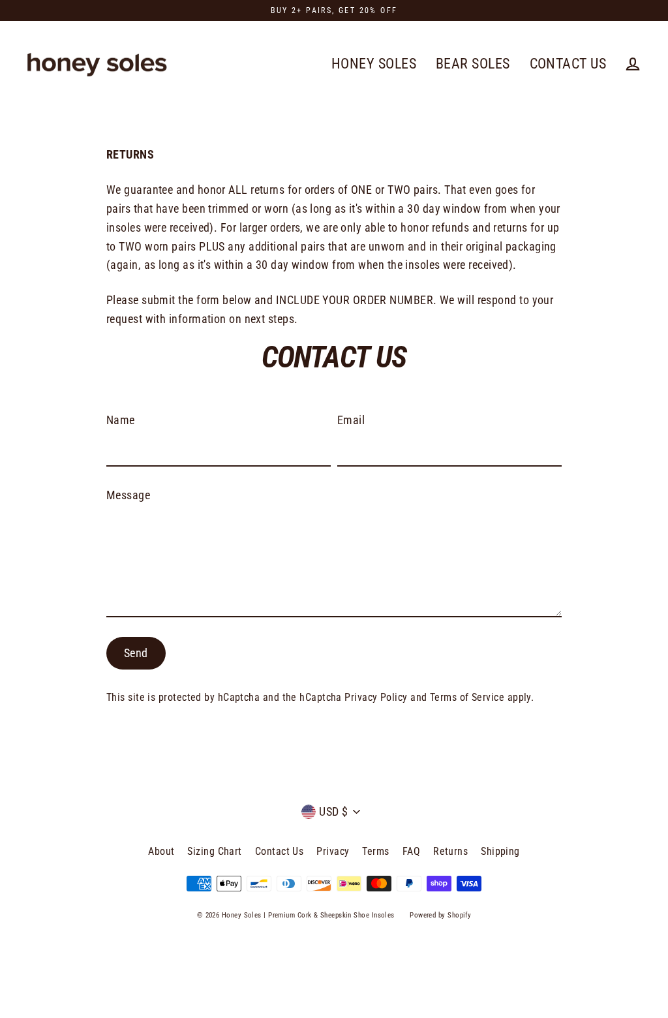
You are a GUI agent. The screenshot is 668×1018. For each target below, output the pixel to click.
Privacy (332, 851)
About (161, 851)
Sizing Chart (214, 851)
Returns (450, 851)
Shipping (500, 851)
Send (136, 653)
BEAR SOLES (473, 63)
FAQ (411, 851)
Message (128, 495)
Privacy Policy (375, 697)
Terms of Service (467, 697)
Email (351, 420)
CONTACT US (568, 63)
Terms (375, 851)
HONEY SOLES (373, 63)
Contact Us (279, 851)
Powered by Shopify (440, 915)
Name (120, 420)
